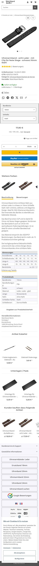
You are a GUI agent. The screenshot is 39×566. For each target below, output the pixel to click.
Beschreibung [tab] (7, 197)
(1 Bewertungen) (17, 66)
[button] (28, 2)
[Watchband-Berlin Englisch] (17, 503)
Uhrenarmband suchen (19, 489)
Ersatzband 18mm (19, 465)
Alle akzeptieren (19, 553)
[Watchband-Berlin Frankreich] (21, 503)
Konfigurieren (19, 558)
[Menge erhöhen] (35, 147)
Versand (27, 132)
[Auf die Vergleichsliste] (28, 18)
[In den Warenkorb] (19, 152)
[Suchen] (35, 7)
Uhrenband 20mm (19, 471)
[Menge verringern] (4, 147)
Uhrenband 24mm (19, 483)
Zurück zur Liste (7, 15)
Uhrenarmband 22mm (19, 477)
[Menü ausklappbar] (3, 1)
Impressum (6, 548)
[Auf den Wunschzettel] (33, 18)
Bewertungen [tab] (22, 197)
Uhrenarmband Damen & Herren (22, 77)
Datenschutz (17, 548)
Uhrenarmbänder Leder (19, 459)
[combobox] (19, 110)
